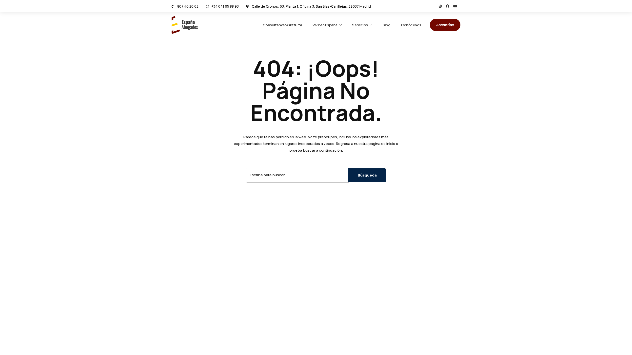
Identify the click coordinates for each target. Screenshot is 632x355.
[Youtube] (455, 6)
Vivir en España (325, 25)
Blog (386, 25)
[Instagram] (440, 6)
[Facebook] (447, 6)
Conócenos (411, 25)
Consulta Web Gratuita (282, 25)
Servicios (360, 25)
